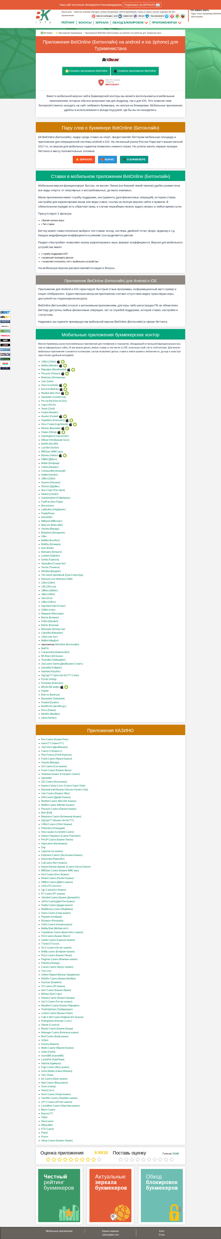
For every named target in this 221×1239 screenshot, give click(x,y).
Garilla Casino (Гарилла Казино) (58, 940)
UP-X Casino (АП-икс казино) (56, 1102)
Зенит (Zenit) (48, 408)
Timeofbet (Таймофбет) (53, 660)
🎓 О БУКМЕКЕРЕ (134, 159)
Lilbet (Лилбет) (49, 718)
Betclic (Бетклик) (49, 625)
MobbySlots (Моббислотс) (54, 928)
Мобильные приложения (59, 1231)
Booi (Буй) (46, 812)
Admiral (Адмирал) (51, 1063)
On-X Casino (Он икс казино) (56, 947)
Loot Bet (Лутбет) (50, 447)
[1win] (5, 340)
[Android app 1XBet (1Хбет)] (63, 361)
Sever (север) (48, 1086)
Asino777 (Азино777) (52, 743)
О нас (162, 1234)
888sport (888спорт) (51, 521)
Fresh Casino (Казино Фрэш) (56, 770)
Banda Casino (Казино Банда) (57, 1028)
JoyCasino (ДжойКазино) (54, 747)
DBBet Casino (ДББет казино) (57, 882)
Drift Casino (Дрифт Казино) (56, 797)
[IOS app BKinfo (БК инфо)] (62, 687)
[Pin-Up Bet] (5, 363)
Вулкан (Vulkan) (49, 455)
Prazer (44, 1136)
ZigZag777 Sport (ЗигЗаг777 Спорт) (60, 675)
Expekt (44, 691)
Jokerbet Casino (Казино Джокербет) (60, 897)
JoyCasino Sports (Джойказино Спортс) (62, 663)
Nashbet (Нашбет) (50, 671)
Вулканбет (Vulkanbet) (53, 698)
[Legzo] (5, 368)
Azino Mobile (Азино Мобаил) (56, 1071)
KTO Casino (47, 1129)
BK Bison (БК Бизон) (52, 656)
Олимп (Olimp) (49, 432)
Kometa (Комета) (50, 1044)
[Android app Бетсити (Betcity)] (65, 389)
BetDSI (45, 648)
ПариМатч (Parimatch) (53, 420)
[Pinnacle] (5, 326)
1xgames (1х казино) (52, 851)
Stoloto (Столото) (50, 1025)
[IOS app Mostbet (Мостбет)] (62, 393)
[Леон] (5, 345)
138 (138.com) (48, 586)
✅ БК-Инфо (46, 33)
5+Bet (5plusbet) (49, 621)
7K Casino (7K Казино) (53, 986)
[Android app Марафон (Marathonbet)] (73, 369)
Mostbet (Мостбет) (50, 393)
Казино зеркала (110, 1231)
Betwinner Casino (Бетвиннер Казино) (61, 816)
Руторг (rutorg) (48, 679)
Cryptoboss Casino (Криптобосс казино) (62, 932)
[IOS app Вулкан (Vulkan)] (60, 455)
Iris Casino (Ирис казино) (54, 1078)
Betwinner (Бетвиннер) (53, 377)
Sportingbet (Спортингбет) (55, 436)
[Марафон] (5, 321)
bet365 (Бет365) (49, 443)
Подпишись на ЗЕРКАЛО (140, 4)
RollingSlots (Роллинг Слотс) (56, 1021)
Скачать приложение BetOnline (88, 70)
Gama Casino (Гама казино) (56, 913)
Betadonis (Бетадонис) (53, 532)
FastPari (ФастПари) (52, 501)
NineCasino (47, 1121)
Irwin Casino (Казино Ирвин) (56, 990)
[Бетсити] (5, 349)
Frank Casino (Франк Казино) (56, 758)
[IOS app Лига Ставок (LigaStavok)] (70, 424)
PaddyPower (48, 513)
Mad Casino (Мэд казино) (54, 1082)
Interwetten (46, 517)
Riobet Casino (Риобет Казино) (57, 878)
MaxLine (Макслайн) (52, 525)
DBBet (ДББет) (49, 459)
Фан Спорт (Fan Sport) (53, 490)
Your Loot (46, 971)
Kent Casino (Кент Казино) (55, 874)
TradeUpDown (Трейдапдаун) (57, 1009)
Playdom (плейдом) (51, 916)
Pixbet (44, 1132)
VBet (43, 536)
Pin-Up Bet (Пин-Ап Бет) (54, 401)
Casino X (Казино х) (51, 751)
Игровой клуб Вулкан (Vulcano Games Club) (64, 789)
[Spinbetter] (5, 359)
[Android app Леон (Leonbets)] (65, 385)
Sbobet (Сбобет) (49, 494)
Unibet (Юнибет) (49, 467)
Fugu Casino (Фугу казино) (55, 1067)
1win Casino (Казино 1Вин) (55, 793)
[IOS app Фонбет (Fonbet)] (61, 416)
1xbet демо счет (110, 1234)
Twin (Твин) (47, 1075)
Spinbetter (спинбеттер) (53, 397)
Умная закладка (104, 16)
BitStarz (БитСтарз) (51, 994)
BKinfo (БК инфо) (50, 687)
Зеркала (102, 22)
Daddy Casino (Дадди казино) (57, 905)
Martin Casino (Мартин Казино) (57, 1048)
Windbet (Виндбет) (51, 571)
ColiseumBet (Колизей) (53, 471)
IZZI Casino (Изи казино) (54, 781)
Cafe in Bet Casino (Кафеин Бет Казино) (62, 1017)
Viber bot (128, 16)
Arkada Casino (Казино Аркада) (57, 998)
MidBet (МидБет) (50, 640)
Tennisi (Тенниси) (50, 567)
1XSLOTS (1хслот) (51, 886)
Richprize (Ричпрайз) (52, 920)
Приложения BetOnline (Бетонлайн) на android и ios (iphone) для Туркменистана (110, 45)
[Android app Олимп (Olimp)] (63, 432)
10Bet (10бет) (48, 478)
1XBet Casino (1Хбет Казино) (56, 824)
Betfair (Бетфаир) (50, 463)
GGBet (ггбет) (48, 609)
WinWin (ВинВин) (50, 714)
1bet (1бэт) (46, 598)
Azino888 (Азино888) (52, 1055)
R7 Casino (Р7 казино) (53, 893)
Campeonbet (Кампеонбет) (55, 652)
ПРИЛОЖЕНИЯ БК (165, 22)
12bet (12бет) (48, 582)
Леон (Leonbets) (49, 385)
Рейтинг (68, 22)
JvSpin (44, 1040)
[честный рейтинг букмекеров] (59, 1196)
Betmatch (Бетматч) (51, 552)
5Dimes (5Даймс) (50, 486)
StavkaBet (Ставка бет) (53, 563)
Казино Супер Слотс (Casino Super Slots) (63, 785)
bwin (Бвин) (47, 548)
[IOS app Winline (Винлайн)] (63, 428)
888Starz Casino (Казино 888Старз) (60, 870)
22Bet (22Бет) (48, 602)
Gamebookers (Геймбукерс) (55, 498)
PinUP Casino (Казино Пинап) (57, 839)
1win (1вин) (47, 381)
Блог (161, 1231)
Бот (116, 16)
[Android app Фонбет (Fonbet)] (65, 416)
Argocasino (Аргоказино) (54, 843)
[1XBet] (5, 312)
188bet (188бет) (49, 590)
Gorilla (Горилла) (50, 559)
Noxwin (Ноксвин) (50, 482)
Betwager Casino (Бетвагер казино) (60, 1032)
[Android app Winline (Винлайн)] (67, 428)
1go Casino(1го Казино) (53, 889)
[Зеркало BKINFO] (43, 16)
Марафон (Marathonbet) (53, 369)
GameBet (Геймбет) (51, 667)
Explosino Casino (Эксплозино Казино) (61, 855)
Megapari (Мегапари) (52, 613)
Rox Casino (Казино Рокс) (54, 739)
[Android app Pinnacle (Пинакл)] (67, 373)
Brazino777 (47, 1113)
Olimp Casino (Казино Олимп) (57, 1140)
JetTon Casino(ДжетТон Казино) (58, 901)
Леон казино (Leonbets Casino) (57, 832)
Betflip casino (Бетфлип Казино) (58, 951)
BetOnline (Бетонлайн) (67, 644)
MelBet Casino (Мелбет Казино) (57, 805)
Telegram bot (158, 16)
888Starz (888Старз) (52, 451)
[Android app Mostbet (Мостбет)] (67, 393)
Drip (43, 847)
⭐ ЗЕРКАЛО (84, 159)
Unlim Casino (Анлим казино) (56, 924)
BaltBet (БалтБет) (50, 540)
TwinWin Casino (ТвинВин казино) (59, 1098)
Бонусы (85, 22)
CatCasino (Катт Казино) (54, 863)
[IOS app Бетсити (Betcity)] (61, 389)
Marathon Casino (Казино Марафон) (60, 1005)
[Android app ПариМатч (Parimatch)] (71, 420)
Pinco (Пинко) (48, 710)
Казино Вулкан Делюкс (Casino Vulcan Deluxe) (66, 866)
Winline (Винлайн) (50, 428)
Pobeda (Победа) (50, 963)
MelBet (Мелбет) (49, 365)
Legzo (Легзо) (48, 404)
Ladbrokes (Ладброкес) (53, 509)
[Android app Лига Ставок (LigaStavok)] (75, 424)
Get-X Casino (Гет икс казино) (56, 1001)
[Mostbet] (5, 354)
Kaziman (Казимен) (51, 982)
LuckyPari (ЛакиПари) (52, 1059)
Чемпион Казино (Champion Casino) (60, 774)
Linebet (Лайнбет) (50, 555)
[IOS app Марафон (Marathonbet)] (69, 369)
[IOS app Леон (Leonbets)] (61, 385)
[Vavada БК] (5, 335)
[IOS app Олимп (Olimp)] (59, 432)
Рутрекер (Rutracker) (52, 683)
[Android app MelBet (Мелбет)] (65, 365)
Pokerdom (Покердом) (53, 828)
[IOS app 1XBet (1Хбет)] (58, 361)
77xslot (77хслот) (50, 943)
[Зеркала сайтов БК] (110, 1196)
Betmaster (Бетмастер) (53, 629)
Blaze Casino (48, 1109)
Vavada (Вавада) (50, 528)
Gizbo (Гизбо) (48, 1051)
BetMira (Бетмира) (50, 544)
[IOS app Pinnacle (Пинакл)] (63, 373)
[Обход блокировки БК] (161, 1196)
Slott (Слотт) (47, 1090)
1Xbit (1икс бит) (49, 636)
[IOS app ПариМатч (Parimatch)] (67, 420)
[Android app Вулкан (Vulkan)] (65, 455)
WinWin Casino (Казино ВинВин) (58, 978)
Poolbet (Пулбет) (50, 702)
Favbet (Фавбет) (49, 412)
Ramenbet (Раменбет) (52, 859)
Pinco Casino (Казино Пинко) (56, 955)
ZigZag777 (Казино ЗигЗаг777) (57, 820)
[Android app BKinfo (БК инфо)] (66, 687)
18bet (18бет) (48, 594)
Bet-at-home (47, 505)
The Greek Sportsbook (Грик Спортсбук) (62, 575)
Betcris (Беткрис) (50, 617)
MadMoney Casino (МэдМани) (57, 909)
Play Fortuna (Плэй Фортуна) (56, 754)
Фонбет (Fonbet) (49, 416)
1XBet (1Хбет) (48, 361)
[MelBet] (5, 317)
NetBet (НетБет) (49, 474)
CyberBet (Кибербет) (52, 633)
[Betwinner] (5, 331)
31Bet (44, 1117)
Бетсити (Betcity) (50, 389)
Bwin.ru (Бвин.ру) (50, 694)
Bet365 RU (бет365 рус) (53, 706)
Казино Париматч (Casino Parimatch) (60, 836)
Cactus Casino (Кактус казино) (57, 967)
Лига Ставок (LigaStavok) (54, 424)
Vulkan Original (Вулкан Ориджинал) (60, 974)
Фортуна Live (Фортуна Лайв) (56, 579)
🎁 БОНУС (107, 159)
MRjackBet (46, 1125)
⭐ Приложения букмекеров (68, 33)
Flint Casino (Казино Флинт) (55, 936)
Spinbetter (46, 778)
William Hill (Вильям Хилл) (55, 440)
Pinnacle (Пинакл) (50, 373)
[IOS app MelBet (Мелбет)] (61, 365)
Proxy (142, 16)
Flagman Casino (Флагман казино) (59, 959)
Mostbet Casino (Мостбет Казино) (58, 801)
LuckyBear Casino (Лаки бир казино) (60, 1105)
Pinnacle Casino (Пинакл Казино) (58, 809)
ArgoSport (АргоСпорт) (53, 606)
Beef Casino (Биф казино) (55, 1036)
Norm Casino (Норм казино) (56, 1094)
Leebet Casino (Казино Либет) (57, 1013)
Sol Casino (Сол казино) (54, 766)
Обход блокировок (128, 22)
